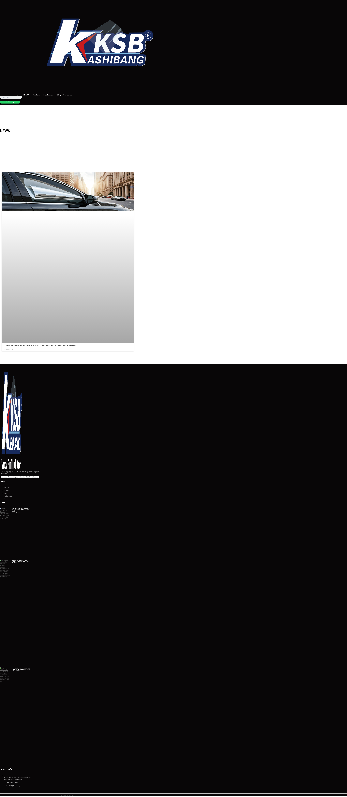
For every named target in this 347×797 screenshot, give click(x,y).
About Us (26, 95)
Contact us (67, 95)
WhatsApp (11, 102)
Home (18, 95)
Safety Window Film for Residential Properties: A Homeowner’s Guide (21, 668)
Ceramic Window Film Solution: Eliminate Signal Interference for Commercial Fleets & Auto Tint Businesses (41, 345)
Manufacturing (48, 95)
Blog (59, 95)
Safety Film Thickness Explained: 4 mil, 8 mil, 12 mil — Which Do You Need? (21, 510)
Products (36, 95)
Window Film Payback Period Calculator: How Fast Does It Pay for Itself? (20, 561)
